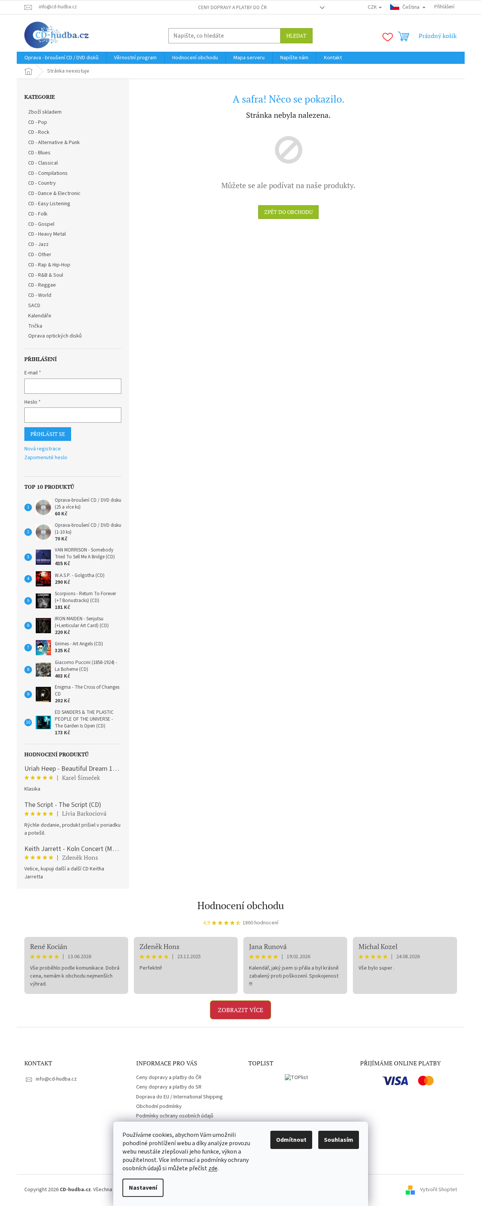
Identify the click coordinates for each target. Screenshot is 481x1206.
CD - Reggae (42, 285)
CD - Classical (43, 163)
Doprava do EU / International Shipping (179, 1097)
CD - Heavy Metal (47, 234)
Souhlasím (338, 1140)
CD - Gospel (41, 224)
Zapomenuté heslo (45, 457)
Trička (35, 326)
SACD (34, 305)
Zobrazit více (240, 1010)
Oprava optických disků (55, 336)
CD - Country (42, 183)
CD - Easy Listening (49, 204)
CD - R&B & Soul (45, 275)
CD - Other (39, 254)
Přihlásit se (47, 433)
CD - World (39, 295)
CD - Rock (38, 132)
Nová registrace (42, 449)
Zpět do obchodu (288, 212)
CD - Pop (37, 122)
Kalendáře (39, 316)
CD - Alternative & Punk (54, 142)
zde (212, 1168)
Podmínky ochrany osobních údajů (174, 1116)
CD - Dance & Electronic (54, 193)
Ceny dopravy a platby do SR (169, 1087)
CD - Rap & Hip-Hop (49, 265)
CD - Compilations (48, 173)
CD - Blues (39, 153)
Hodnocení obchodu (240, 905)
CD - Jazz (38, 244)
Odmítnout (291, 1140)
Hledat (296, 35)
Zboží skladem (45, 112)
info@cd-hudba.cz (56, 1079)
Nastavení (143, 1188)
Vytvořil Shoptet (438, 1189)
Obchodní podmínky (159, 1106)
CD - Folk (38, 214)
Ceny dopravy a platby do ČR (232, 7)
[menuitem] (61, 58)
